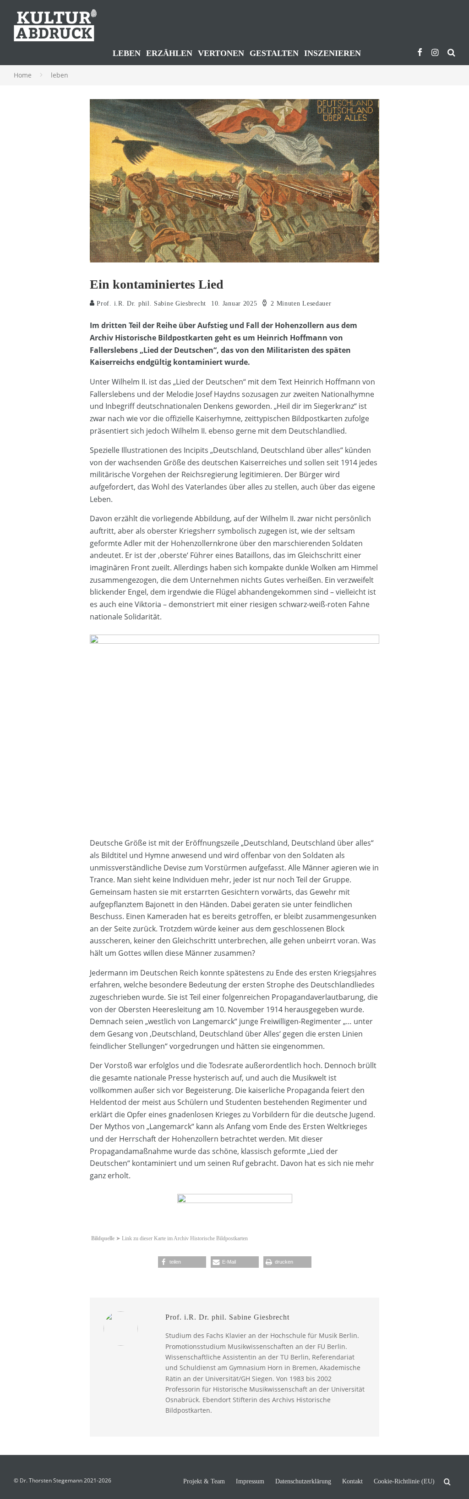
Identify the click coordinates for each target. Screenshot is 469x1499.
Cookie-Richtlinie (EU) (404, 1481)
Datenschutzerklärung (303, 1481)
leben (127, 53)
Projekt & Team (204, 1481)
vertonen (221, 53)
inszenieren (332, 53)
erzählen (169, 53)
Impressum (250, 1481)
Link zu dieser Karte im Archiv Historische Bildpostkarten (185, 1238)
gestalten (274, 53)
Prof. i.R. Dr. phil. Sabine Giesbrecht (150, 303)
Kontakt (352, 1481)
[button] (182, 1262)
